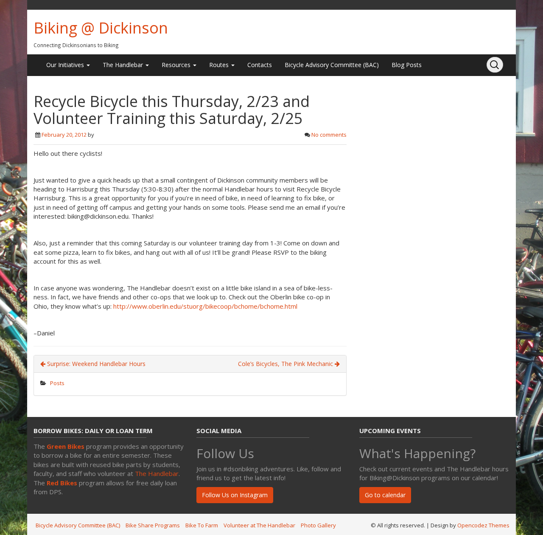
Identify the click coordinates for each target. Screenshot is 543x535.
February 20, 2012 (64, 134)
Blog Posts (407, 65)
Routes (219, 65)
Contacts (259, 65)
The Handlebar (124, 65)
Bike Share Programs (153, 525)
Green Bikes (65, 446)
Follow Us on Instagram (235, 495)
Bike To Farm (201, 525)
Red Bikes (62, 483)
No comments (329, 134)
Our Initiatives (66, 65)
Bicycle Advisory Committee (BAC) (332, 65)
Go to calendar (385, 495)
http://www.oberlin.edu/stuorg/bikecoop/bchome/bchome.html (205, 306)
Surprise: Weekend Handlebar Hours (95, 364)
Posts (57, 383)
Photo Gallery (318, 525)
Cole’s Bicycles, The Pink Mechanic (286, 364)
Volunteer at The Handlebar (259, 525)
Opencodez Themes (483, 525)
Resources (177, 65)
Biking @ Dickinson (101, 27)
